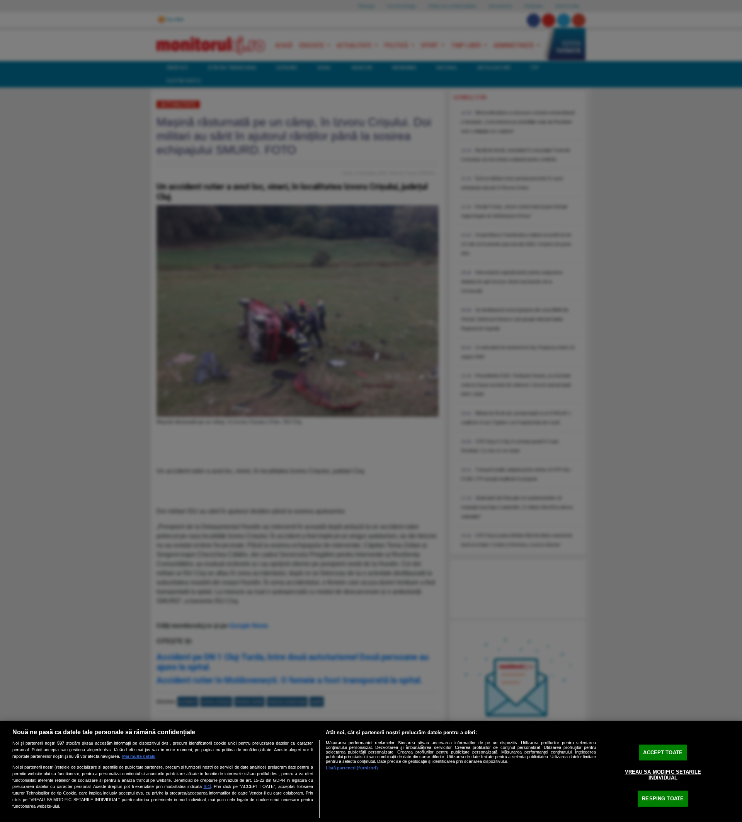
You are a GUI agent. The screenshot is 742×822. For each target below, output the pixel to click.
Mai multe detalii (138, 756)
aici (207, 786)
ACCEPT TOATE (662, 752)
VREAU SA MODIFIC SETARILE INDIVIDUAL (663, 775)
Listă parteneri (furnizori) (352, 768)
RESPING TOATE (663, 798)
